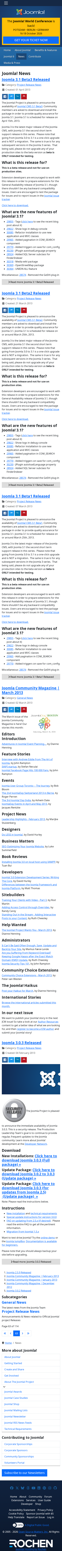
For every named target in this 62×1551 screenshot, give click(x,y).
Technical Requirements (18, 1429)
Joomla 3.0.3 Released (21, 1042)
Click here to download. (15, 205)
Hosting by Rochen (31, 1549)
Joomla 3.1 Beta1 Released (26, 496)
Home (7, 50)
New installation (16, 1213)
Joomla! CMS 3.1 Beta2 (29, 320)
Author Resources (48, 1021)
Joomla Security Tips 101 (15, 963)
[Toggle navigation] (6, 3)
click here (27, 221)
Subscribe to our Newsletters (24, 1473)
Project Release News (29, 84)
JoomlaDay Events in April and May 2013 (24, 804)
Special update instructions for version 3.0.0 (32, 1217)
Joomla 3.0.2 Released (19, 1290)
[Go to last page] (28, 1333)
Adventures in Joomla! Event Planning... (24, 744)
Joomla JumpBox (15, 1241)
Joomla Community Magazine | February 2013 (33, 1276)
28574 (22, 275)
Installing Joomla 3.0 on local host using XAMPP (28, 862)
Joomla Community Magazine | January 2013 (32, 1279)
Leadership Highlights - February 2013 (23, 819)
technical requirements (44, 1213)
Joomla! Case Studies (16, 1398)
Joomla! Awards (13, 1391)
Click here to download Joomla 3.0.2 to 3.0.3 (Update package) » (28, 1174)
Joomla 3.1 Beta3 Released (26, 79)
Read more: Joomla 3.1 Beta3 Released (32, 282)
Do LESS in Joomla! (12, 834)
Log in (50, 1517)
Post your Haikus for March (17, 990)
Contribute (35, 56)
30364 (10, 268)
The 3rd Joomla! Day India (16, 800)
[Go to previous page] (10, 1333)
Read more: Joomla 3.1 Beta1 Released (32, 676)
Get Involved (11, 1375)
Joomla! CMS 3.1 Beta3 (29, 106)
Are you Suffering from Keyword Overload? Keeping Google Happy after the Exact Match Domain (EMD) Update (27, 956)
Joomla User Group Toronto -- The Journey (26, 785)
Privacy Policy (45, 1510)
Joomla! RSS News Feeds (18, 1422)
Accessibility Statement (22, 1510)
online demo (48, 1237)
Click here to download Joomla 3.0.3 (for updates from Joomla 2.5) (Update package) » (28, 1190)
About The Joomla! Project (19, 1381)
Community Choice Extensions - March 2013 (27, 975)
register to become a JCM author (35, 1029)
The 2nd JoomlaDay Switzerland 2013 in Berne (28, 793)
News (21, 56)
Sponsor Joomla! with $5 (40, 1513)
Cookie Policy (16, 1513)
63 (16, 1333)
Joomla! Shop (11, 1404)
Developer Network (36, 1144)
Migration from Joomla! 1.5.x (23, 1231)
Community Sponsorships (19, 1456)
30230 (10, 250)
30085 (10, 232)
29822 (10, 229)
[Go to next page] (22, 1333)
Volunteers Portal (14, 1462)
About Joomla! (23, 50)
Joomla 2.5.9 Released (19, 1272)
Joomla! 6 (9, 56)
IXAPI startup (9, 766)
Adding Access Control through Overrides (25, 907)
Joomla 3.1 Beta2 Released (26, 293)
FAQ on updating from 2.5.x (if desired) (29, 1220)
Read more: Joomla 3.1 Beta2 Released (32, 485)
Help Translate (16, 1517)
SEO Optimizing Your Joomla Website (23, 846)
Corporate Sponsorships (18, 1444)
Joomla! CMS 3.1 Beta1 (29, 523)
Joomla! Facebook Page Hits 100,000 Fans (25, 770)
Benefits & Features (46, 50)
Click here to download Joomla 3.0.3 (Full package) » (29, 1160)
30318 (10, 261)
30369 (10, 265)
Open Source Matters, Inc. (33, 1531)
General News (25, 698)
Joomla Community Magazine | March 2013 (30, 690)
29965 (10, 239)
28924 (10, 254)
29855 (10, 221)
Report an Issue (36, 1517)
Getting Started (13, 1363)
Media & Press (12, 63)
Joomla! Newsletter (15, 1416)
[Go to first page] (5, 1333)
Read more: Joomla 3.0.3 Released (31, 1261)
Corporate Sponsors (16, 1450)
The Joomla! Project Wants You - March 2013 (27, 930)
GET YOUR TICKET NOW (31, 40)
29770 (10, 247)
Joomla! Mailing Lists (16, 1410)
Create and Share (14, 1369)
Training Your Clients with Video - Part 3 (24, 900)
